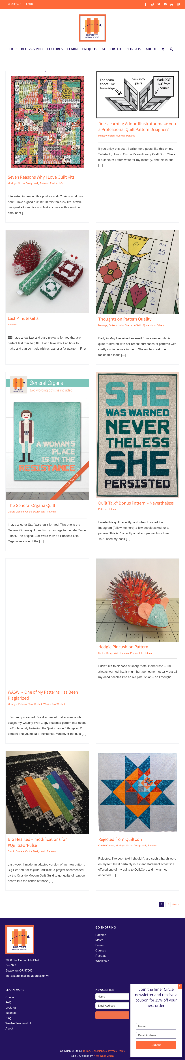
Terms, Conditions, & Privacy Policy (104, 1050)
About (9, 1028)
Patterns (44, 183)
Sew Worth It (35, 704)
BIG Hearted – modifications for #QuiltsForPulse (37, 843)
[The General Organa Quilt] (47, 436)
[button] (171, 49)
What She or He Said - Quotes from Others (141, 325)
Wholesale (102, 960)
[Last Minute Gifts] (47, 271)
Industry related (106, 135)
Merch (99, 940)
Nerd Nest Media (104, 1055)
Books (99, 945)
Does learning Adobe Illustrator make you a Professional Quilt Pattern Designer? (137, 127)
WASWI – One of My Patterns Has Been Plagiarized (43, 695)
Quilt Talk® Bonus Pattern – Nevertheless (136, 503)
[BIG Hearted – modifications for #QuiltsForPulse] (47, 792)
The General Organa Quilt (31, 506)
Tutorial (112, 509)
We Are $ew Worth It (54, 704)
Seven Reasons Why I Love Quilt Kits (41, 177)
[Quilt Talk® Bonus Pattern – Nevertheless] (137, 435)
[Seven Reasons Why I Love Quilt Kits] (47, 121)
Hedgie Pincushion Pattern (123, 647)
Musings (12, 183)
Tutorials (10, 1012)
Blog (8, 1018)
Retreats (100, 955)
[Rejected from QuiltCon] (137, 792)
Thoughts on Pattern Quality (125, 319)
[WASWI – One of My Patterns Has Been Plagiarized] (47, 623)
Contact (10, 997)
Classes (100, 950)
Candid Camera (16, 511)
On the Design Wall (28, 183)
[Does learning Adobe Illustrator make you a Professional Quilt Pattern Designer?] (137, 94)
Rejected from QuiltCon (120, 840)
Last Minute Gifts (23, 319)
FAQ (8, 1002)
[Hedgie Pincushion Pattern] (137, 600)
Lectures (10, 1007)
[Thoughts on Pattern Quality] (137, 272)
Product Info (56, 183)
